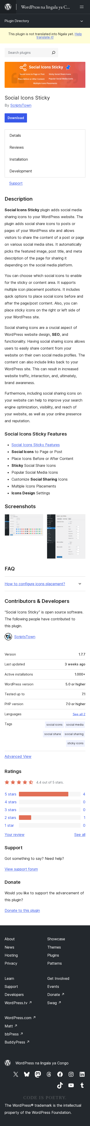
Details (15, 135)
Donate (56, 994)
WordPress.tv (18, 1003)
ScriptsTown (20, 105)
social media (75, 724)
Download (16, 118)
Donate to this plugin (22, 910)
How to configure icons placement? (35, 584)
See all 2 (79, 714)
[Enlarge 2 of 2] (79, 520)
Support (16, 183)
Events (53, 986)
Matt (11, 1026)
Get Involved (58, 978)
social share (52, 734)
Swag (54, 1003)
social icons (54, 724)
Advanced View (18, 756)
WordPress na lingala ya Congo (42, 1063)
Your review (14, 834)
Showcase (56, 939)
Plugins (53, 955)
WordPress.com (20, 1017)
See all (79, 834)
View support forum (21, 869)
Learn (9, 978)
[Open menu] (82, 7)
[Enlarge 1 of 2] (37, 520)
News (9, 947)
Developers (14, 994)
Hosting (11, 955)
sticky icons (75, 743)
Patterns (54, 963)
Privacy (11, 963)
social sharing (74, 734)
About (10, 939)
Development (20, 171)
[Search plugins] (53, 52)
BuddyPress (17, 1042)
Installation (18, 159)
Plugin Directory (17, 21)
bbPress (14, 1034)
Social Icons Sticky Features (36, 444)
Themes (54, 947)
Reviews (16, 147)
